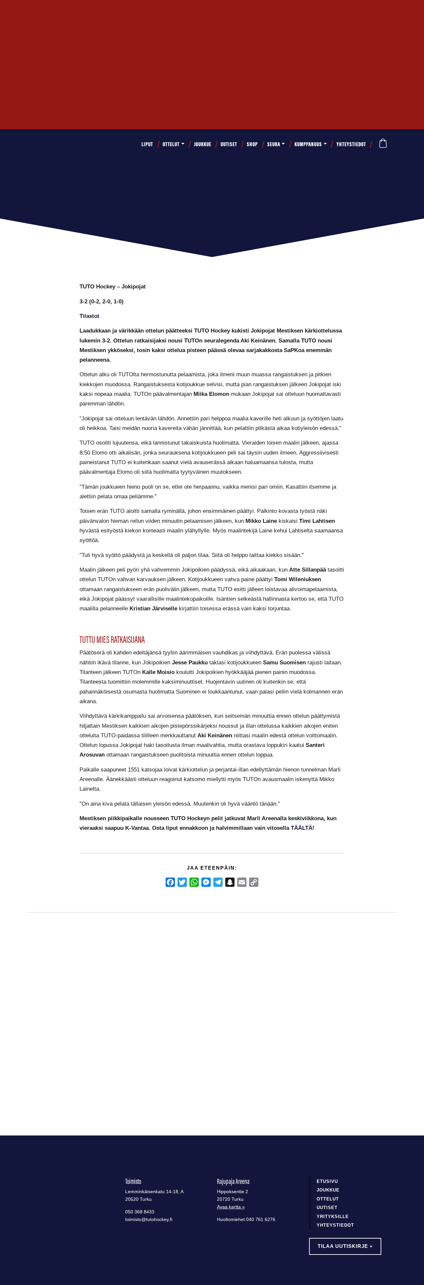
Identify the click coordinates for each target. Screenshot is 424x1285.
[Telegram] (218, 882)
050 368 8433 (139, 1211)
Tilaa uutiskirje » (345, 1246)
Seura (273, 144)
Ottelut (171, 144)
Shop (252, 144)
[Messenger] (206, 882)
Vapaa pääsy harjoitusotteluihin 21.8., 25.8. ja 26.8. (203, 1029)
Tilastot (89, 316)
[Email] (242, 882)
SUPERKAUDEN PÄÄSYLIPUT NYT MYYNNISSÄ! (72, 1029)
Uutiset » (373, 12)
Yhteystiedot (351, 144)
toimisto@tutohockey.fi (148, 1219)
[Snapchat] (230, 882)
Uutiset (229, 144)
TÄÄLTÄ (301, 828)
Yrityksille (333, 1216)
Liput (147, 144)
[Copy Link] (254, 882)
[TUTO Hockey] (46, 144)
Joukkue (202, 144)
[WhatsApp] (194, 882)
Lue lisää (54, 1083)
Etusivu (327, 1181)
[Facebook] (170, 882)
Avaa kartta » (231, 1206)
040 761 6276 (260, 1219)
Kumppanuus (308, 144)
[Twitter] (182, 882)
